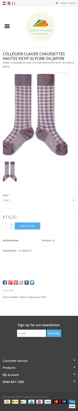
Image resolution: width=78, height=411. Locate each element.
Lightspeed (41, 396)
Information (11, 240)
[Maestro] (63, 401)
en (8, 3)
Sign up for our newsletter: (39, 325)
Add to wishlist (10, 297)
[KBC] (31, 401)
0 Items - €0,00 (67, 3)
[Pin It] (16, 282)
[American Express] (71, 401)
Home (6, 62)
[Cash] (7, 401)
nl (4, 3)
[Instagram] (42, 344)
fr (13, 3)
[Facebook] (36, 344)
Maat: (6, 195)
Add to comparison (30, 297)
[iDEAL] (15, 401)
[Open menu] (7, 26)
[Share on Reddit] (21, 282)
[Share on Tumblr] (26, 282)
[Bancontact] (23, 401)
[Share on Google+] (10, 282)
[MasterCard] (55, 401)
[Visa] (47, 401)
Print (44, 297)
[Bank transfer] (71, 406)
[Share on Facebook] (5, 282)
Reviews (48, 240)
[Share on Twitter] (32, 282)
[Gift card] (39, 401)
